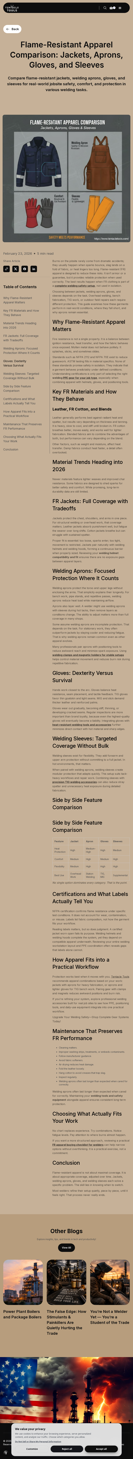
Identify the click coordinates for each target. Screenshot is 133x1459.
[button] (120, 7)
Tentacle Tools (120, 976)
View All (66, 1247)
